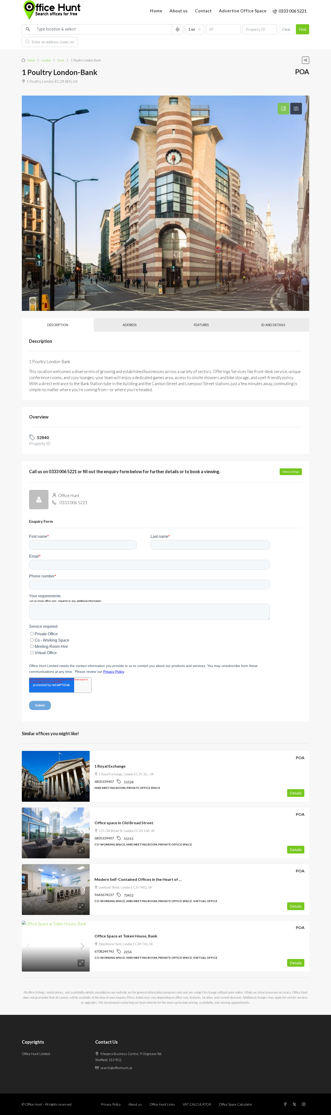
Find (302, 29)
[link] (56, 776)
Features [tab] (201, 325)
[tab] (283, 108)
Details (296, 793)
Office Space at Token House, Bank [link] (126, 936)
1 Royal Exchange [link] (110, 766)
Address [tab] (130, 325)
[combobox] (194, 29)
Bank (60, 60)
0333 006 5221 (73, 502)
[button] (305, 60)
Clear (286, 29)
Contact (203, 10)
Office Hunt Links (162, 1104)
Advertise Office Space (243, 10)
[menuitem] (289, 11)
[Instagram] (304, 1104)
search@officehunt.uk (116, 1068)
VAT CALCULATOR (197, 1104)
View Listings (290, 471)
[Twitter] (295, 1104)
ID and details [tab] (273, 325)
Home (156, 10)
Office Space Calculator (235, 1104)
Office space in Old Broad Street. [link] (124, 822)
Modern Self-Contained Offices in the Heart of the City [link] (144, 879)
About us (179, 10)
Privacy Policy (111, 1104)
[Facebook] (286, 1104)
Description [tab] (57, 325)
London (46, 60)
